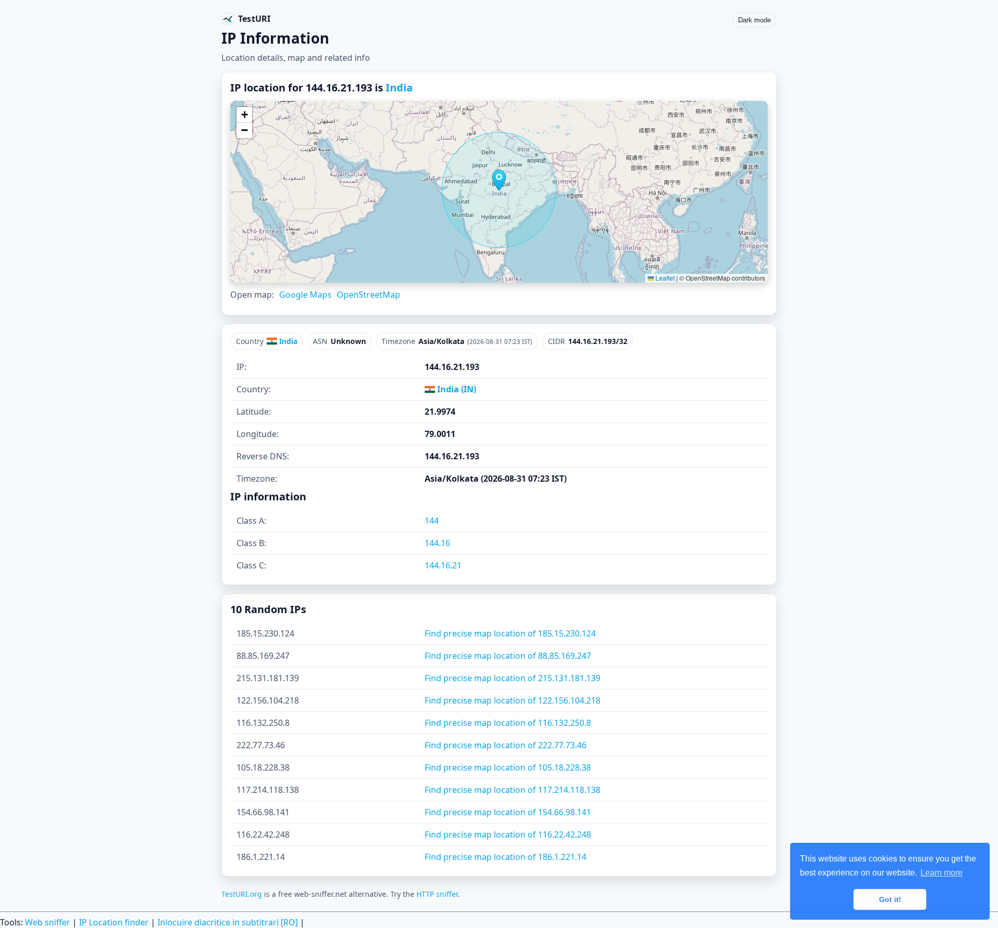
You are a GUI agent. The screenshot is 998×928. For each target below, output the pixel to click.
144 (432, 520)
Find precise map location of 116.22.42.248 (508, 834)
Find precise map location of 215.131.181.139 (512, 678)
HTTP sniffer (437, 894)
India (399, 88)
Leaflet (664, 277)
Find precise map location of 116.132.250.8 (508, 722)
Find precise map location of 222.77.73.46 (505, 745)
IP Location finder (114, 922)
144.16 (437, 543)
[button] (499, 180)
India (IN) (455, 389)
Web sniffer (47, 922)
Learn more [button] (942, 872)
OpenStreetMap (368, 294)
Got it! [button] (890, 899)
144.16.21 (443, 565)
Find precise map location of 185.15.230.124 (510, 633)
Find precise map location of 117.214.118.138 (512, 790)
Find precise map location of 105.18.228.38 (508, 767)
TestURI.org (241, 894)
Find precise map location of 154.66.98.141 (508, 812)
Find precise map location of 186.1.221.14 (505, 857)
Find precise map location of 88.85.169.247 (508, 655)
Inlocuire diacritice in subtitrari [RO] (227, 922)
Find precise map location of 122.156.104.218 (512, 700)
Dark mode (754, 20)
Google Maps (305, 294)
